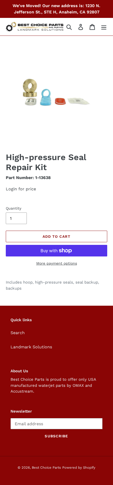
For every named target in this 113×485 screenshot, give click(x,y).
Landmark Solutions (31, 346)
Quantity (13, 208)
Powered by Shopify (78, 467)
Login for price (21, 188)
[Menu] (104, 27)
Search (18, 332)
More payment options (56, 263)
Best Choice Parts (46, 467)
